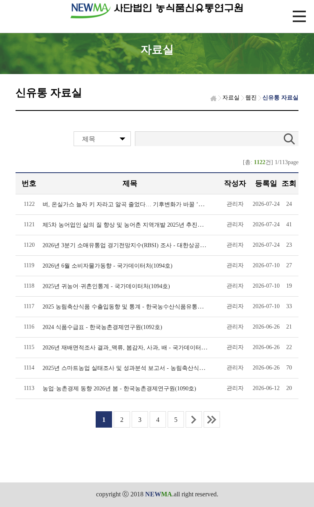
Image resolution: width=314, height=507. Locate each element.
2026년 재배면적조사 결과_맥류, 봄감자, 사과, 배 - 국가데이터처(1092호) (135, 348)
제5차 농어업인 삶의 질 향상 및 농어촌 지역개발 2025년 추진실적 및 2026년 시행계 (148, 225)
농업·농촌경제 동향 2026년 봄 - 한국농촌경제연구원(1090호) (119, 388)
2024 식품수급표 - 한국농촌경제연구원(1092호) (102, 327)
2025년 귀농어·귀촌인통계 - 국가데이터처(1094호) (106, 286)
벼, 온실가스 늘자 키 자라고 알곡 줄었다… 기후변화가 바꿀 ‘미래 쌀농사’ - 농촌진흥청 (153, 204)
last (212, 419)
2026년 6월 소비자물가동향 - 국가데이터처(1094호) (108, 266)
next (194, 419)
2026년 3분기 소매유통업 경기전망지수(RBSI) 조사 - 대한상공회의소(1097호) (140, 245)
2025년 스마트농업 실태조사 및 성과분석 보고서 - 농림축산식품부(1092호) (137, 368)
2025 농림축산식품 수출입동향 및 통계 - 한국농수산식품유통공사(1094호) (136, 307)
